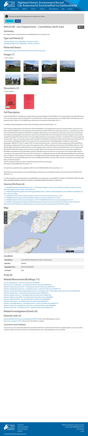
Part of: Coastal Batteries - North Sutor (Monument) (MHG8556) (22, 282)
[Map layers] (5, 213)
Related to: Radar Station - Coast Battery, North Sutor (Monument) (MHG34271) (26, 301)
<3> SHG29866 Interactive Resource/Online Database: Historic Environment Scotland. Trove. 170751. (32, 198)
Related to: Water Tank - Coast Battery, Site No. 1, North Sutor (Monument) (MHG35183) (28, 307)
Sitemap (20, 431)
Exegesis (70, 425)
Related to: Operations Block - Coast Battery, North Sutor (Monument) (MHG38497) (27, 299)
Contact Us (21, 425)
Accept (18, 21)
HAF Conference (53, 9)
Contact (70, 9)
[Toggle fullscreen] (81, 212)
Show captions (9, 58)
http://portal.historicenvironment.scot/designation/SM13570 (21, 319)
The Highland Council (20, 434)
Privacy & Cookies (23, 429)
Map (63, 9)
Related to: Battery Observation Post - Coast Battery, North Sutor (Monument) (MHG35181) (29, 287)
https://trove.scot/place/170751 (12, 321)
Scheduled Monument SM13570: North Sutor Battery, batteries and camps (25, 50)
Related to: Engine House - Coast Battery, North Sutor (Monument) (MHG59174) (26, 293)
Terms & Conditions (23, 427)
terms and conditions (73, 247)
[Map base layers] (5, 216)
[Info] (5, 219)
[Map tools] (5, 222)
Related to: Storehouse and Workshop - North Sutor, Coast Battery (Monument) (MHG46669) (30, 305)
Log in (82, 431)
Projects (42, 9)
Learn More (9, 21)
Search (33, 9)
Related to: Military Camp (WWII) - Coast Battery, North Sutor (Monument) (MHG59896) (28, 297)
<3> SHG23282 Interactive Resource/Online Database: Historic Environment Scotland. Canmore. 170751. (33, 196)
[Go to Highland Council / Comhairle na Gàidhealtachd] (9, 3)
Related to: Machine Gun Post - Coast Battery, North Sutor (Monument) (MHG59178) (27, 295)
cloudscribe (81, 429)
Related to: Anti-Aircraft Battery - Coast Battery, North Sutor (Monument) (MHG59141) (28, 285)
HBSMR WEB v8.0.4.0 (78, 427)
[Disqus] (44, 355)
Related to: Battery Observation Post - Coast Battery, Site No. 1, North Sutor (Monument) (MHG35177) (32, 289)
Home (5, 9)
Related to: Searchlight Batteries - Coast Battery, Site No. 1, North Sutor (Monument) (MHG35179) (31, 303)
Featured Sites (15, 9)
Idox (77, 425)
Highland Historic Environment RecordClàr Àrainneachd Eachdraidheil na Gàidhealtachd (47, 4)
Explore (24, 9)
